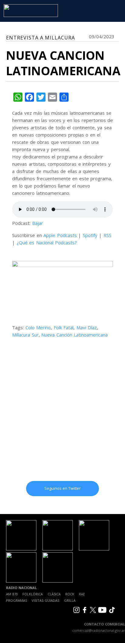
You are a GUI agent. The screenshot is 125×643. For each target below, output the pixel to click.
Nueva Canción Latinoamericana (74, 335)
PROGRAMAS (16, 600)
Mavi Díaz (86, 327)
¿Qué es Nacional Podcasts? (47, 242)
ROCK (69, 594)
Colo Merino (38, 327)
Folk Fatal (64, 327)
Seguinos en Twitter (62, 488)
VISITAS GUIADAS (45, 600)
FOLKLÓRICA (32, 594)
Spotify (90, 235)
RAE (82, 594)
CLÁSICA (54, 594)
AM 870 (12, 594)
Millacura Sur (25, 335)
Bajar (37, 223)
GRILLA (70, 600)
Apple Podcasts (60, 235)
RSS (107, 235)
